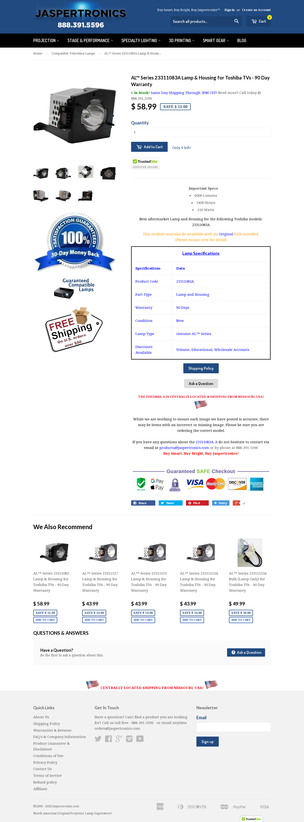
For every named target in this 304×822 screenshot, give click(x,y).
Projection (45, 40)
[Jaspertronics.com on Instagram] (129, 740)
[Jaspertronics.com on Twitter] (98, 740)
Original (226, 234)
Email (201, 717)
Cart (264, 20)
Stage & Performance (88, 40)
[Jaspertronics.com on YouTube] (140, 740)
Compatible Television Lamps (73, 53)
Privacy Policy (45, 762)
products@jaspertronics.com (184, 448)
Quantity (140, 122)
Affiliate (40, 789)
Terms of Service (47, 775)
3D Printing (180, 40)
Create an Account (256, 10)
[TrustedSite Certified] (145, 163)
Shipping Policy (201, 368)
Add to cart (45, 619)
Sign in (229, 10)
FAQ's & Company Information (59, 737)
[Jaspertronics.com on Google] (119, 740)
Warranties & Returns (52, 730)
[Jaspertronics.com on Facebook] (108, 740)
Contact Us (42, 769)
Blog (241, 40)
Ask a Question (201, 383)
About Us (41, 717)
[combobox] (206, 21)
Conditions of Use (48, 756)
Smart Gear (214, 40)
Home (37, 53)
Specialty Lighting (139, 40)
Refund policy (45, 782)
